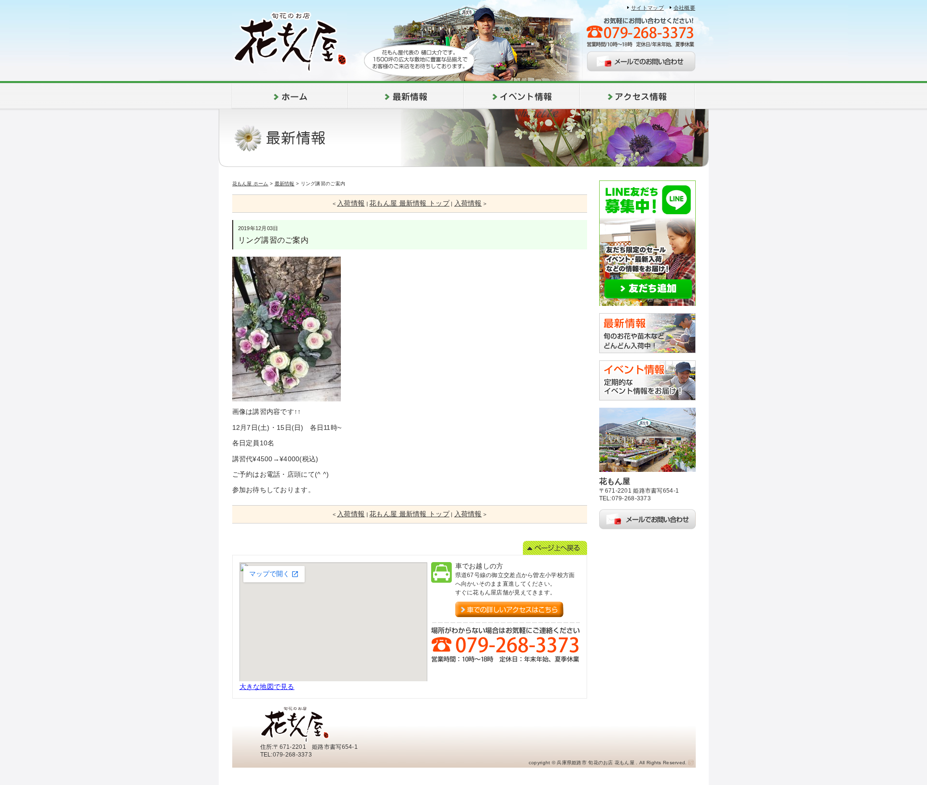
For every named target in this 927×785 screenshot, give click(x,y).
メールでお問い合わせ (647, 519)
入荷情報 (351, 203)
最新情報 (406, 96)
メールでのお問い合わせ (641, 61)
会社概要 (684, 8)
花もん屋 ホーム (250, 183)
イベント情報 (522, 96)
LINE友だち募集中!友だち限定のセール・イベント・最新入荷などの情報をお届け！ (647, 243)
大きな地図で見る (267, 686)
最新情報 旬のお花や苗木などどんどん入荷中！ (647, 333)
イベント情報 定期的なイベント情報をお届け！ (647, 380)
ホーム (290, 96)
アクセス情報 (637, 96)
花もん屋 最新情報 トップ (409, 203)
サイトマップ (647, 8)
